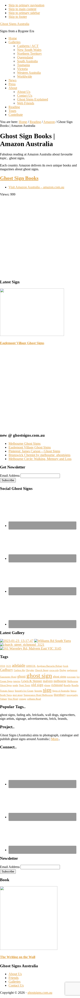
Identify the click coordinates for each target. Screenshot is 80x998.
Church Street (41, 670)
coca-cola (54, 670)
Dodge (63, 670)
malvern (48, 681)
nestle (15, 685)
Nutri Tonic (24, 685)
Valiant (3, 699)
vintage (22, 699)
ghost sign (39, 675)
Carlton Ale (19, 670)
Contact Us (16, 985)
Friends (14, 978)
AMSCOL (31, 666)
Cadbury (6, 670)
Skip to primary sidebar (24, 13)
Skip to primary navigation (26, 5)
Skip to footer (18, 16)
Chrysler (30, 670)
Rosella (67, 685)
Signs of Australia (61, 691)
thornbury (60, 694)
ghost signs (59, 676)
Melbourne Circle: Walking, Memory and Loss (40, 459)
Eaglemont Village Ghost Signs (22, 343)
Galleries (14, 981)
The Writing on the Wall (17, 957)
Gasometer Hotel (8, 677)
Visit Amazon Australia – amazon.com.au (36, 187)
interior (16, 681)
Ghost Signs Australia (14, 24)
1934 (2, 666)
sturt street (18, 695)
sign (47, 690)
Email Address (10, 475)
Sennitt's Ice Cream (24, 691)
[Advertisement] (40, 236)
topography (72, 695)
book (65, 666)
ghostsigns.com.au (40, 992)
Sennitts (38, 691)
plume (47, 685)
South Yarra (6, 695)
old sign (37, 685)
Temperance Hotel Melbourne (38, 695)
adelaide (18, 665)
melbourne (60, 681)
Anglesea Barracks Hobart (49, 666)
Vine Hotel (13, 699)
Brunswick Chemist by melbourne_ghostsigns (39, 455)
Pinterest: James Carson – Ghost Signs (34, 451)
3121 (8, 666)
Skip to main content (22, 9)
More (54, 739)
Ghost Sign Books (19, 178)
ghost (21, 676)
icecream (71, 677)
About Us (15, 974)
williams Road (34, 699)
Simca (73, 691)
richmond (57, 685)
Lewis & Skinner (31, 681)
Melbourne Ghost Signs (25, 443)
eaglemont (72, 670)
